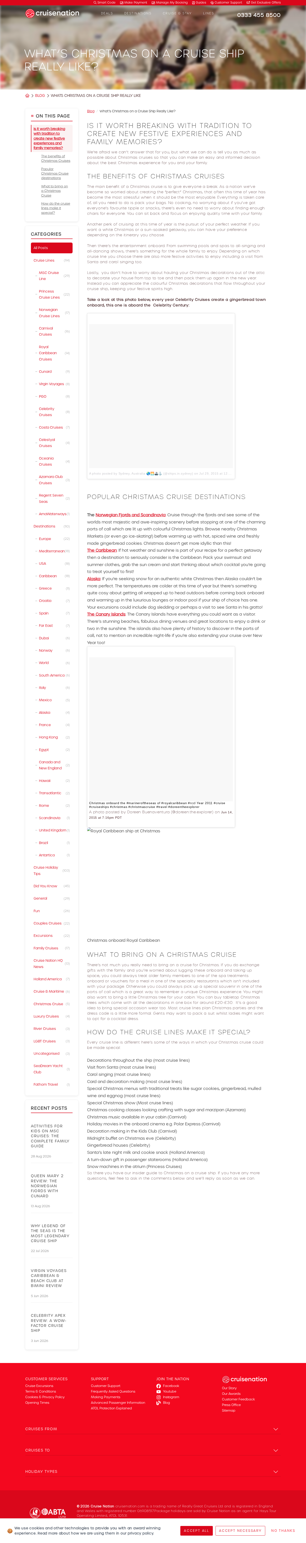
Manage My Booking (172, 2)
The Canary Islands (106, 614)
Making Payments (105, 1397)
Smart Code (106, 2)
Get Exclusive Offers (265, 2)
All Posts (41, 248)
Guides (201, 2)
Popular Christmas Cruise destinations (55, 173)
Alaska (93, 578)
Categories (46, 234)
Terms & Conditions (40, 1391)
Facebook (171, 1386)
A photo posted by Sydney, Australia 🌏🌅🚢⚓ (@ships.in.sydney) (141, 473)
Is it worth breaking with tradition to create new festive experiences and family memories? (49, 138)
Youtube (169, 1391)
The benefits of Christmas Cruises (55, 158)
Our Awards (231, 1394)
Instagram (171, 1397)
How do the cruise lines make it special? (55, 208)
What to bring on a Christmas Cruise (54, 190)
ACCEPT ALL (196, 1531)
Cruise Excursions (39, 1386)
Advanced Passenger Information (118, 1403)
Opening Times (37, 1403)
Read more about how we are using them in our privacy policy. (96, 1533)
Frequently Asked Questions (113, 1391)
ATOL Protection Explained (111, 1408)
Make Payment (135, 2)
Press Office (231, 1405)
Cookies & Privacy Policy (45, 1397)
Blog (40, 95)
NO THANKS (283, 1531)
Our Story (229, 1388)
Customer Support (228, 2)
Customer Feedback (238, 1399)
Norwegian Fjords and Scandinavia (131, 514)
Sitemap (228, 1410)
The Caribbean (102, 550)
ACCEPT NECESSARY (240, 1531)
